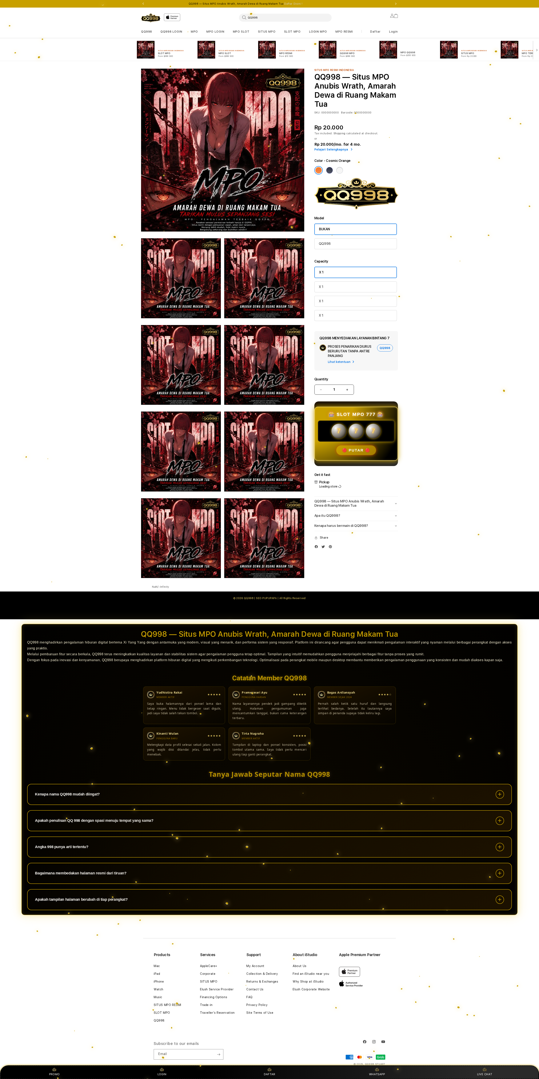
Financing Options (213, 997)
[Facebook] (317, 548)
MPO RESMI (344, 31)
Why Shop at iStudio (308, 981)
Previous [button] (143, 4)
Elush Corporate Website (311, 989)
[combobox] (285, 17)
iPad (157, 973)
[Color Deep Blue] (329, 170)
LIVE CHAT (484, 1074)
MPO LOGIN (215, 31)
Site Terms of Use (259, 1012)
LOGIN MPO (318, 31)
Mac (157, 966)
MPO (194, 31)
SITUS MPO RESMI (167, 1005)
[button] (146, 31)
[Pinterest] (331, 548)
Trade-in (206, 1005)
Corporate (207, 973)
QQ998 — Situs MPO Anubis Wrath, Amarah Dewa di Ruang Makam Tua (246, 3)
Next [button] (396, 4)
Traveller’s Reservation (217, 1012)
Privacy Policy (257, 1005)
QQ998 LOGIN (171, 31)
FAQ (249, 997)
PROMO (54, 1074)
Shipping (340, 133)
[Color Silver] (339, 170)
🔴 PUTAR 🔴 (356, 450)
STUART (380, 1064)
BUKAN (324, 229)
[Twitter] (324, 548)
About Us (300, 966)
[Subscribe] (218, 1054)
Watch (158, 989)
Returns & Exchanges (262, 981)
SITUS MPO (266, 31)
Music (158, 997)
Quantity (321, 379)
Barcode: (347, 112)
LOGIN (162, 1074)
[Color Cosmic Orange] (318, 170)
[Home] (150, 18)
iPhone (159, 981)
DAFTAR (269, 1074)
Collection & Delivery (262, 973)
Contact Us (255, 989)
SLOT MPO (292, 31)
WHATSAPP (377, 1074)
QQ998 (146, 31)
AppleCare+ (208, 966)
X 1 (321, 272)
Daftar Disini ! (293, 3)
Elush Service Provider (216, 989)
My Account (255, 966)
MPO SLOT (241, 31)
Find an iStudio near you (311, 973)
